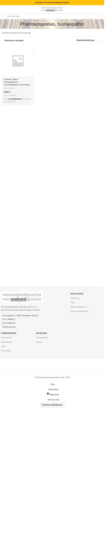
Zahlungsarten (7, 342)
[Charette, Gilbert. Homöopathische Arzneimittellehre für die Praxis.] (18, 60)
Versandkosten (15, 99)
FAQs (3, 346)
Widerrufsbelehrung (79, 307)
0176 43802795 (8, 323)
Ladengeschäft (42, 338)
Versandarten (6, 338)
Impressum (75, 298)
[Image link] (22, 297)
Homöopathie (9, 88)
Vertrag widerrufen (52, 405)
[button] (30, 48)
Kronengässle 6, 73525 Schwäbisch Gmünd (20, 315)
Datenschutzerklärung (80, 311)
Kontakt (39, 342)
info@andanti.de (9, 327)
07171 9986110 (8, 319)
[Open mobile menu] (3, 9)
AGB (72, 302)
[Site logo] (52, 9)
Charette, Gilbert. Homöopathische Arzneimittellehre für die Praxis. (17, 82)
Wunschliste (6, 351)
